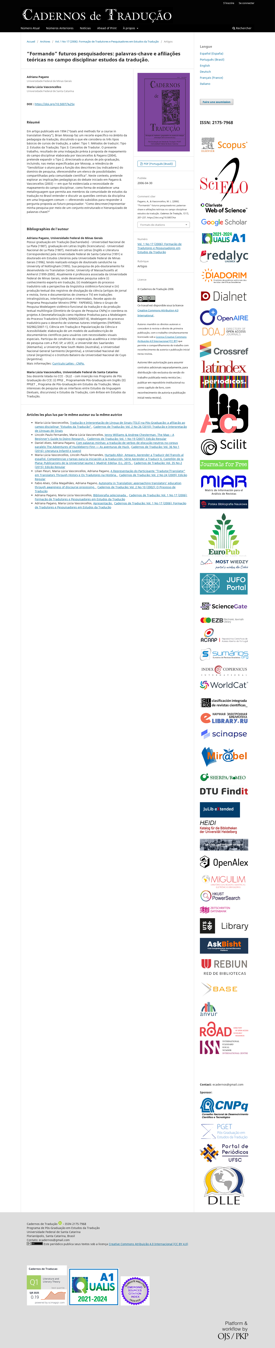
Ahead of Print (107, 28)
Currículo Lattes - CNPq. (68, 363)
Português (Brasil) (212, 59)
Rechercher (243, 28)
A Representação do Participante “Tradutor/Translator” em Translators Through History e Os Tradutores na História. (110, 473)
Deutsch (205, 72)
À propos (129, 28)
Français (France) (211, 78)
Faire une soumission (217, 102)
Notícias (85, 28)
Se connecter (246, 3)
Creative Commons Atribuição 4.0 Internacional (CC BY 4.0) (148, 1244)
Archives (45, 41)
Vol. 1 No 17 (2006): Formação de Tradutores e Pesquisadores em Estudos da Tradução (107, 41)
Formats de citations (152, 225)
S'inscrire (228, 3)
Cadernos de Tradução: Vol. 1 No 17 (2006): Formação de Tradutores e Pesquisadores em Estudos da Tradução (111, 497)
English (205, 65)
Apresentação (103, 503)
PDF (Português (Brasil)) (158, 164)
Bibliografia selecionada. (110, 495)
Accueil (31, 41)
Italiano (205, 84)
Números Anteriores (59, 28)
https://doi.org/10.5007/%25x (54, 104)
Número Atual (30, 28)
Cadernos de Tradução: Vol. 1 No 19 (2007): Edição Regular (126, 439)
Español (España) (211, 53)
